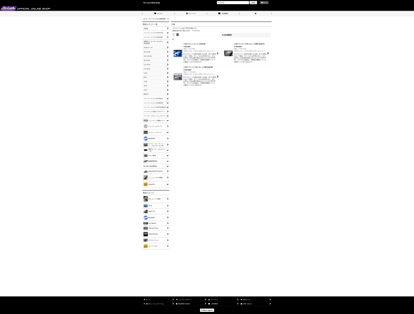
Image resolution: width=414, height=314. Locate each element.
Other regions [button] (207, 310)
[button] (255, 13)
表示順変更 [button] (228, 35)
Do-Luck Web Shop (151, 3)
